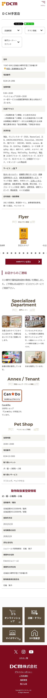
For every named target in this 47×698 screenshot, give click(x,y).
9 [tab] (7, 253)
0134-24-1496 (9, 81)
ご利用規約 (23, 676)
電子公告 (23, 683)
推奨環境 (23, 680)
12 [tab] (19, 253)
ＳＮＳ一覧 (23, 658)
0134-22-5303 (9, 456)
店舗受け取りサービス (28, 174)
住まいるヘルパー (10, 174)
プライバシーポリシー (23, 672)
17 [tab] (39, 253)
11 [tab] (15, 253)
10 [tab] (11, 253)
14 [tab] (27, 253)
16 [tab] (35, 253)
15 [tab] (31, 253)
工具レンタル (36, 180)
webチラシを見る (23, 262)
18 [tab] (43, 253)
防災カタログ (23, 245)
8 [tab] (3, 253)
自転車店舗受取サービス (28, 177)
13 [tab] (23, 253)
